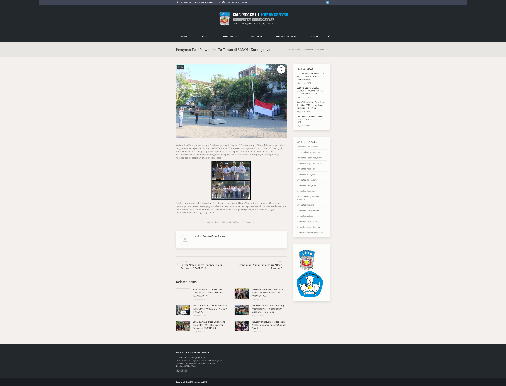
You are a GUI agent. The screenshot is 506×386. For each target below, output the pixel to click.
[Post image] (183, 293)
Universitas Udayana (305, 205)
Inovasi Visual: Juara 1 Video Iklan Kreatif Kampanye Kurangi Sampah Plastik (269, 325)
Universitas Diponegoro (307, 180)
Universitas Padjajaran (306, 185)
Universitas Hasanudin (306, 191)
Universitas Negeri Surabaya (309, 163)
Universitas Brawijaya (306, 174)
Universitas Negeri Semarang (309, 227)
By (232, 222)
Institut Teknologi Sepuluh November (308, 198)
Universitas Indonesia (306, 169)
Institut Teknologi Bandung (308, 152)
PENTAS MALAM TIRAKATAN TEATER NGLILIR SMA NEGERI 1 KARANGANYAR (208, 292)
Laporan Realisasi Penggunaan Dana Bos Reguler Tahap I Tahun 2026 (311, 119)
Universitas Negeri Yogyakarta (309, 157)
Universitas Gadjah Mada (307, 146)
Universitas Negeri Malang (308, 221)
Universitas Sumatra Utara (308, 210)
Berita (180, 67)
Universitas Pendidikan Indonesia (311, 232)
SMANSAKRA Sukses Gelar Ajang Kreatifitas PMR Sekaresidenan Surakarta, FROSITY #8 (209, 325)
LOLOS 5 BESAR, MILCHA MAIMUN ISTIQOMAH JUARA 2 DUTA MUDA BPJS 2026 (210, 308)
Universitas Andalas (305, 216)
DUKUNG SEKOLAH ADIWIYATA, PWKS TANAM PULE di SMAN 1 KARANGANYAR (267, 292)
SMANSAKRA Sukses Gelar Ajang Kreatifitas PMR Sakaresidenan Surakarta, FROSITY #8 (268, 308)
